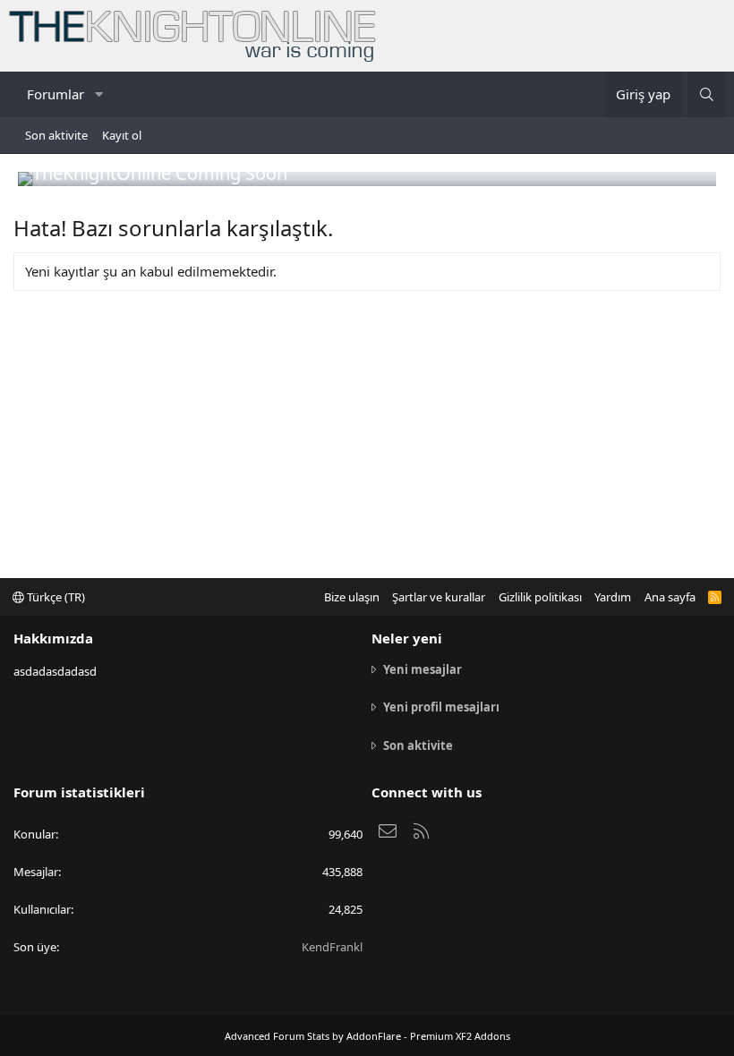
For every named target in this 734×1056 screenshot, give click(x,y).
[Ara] (706, 94)
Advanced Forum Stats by (367, 1036)
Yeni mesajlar (422, 669)
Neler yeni (406, 638)
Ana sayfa (670, 597)
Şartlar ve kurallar (438, 597)
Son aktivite (56, 135)
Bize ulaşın (352, 597)
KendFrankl (332, 947)
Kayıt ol (121, 135)
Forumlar (55, 94)
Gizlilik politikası (540, 597)
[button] (98, 94)
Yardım (612, 597)
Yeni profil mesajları (441, 707)
